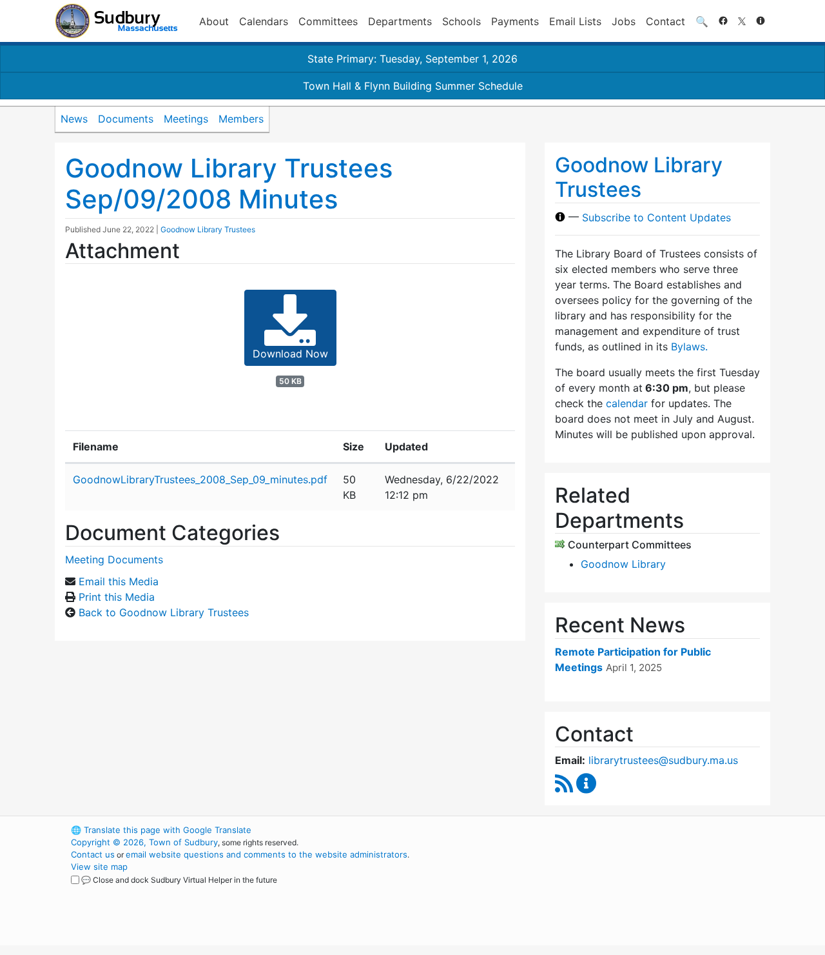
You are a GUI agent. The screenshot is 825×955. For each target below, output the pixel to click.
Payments (515, 21)
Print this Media (117, 596)
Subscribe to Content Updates (656, 216)
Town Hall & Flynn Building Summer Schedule (413, 85)
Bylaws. (689, 346)
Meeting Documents (114, 559)
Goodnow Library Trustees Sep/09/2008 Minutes (229, 183)
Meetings (186, 118)
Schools (461, 21)
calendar (627, 403)
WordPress (596, 830)
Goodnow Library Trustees (207, 229)
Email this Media (119, 581)
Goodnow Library (623, 564)
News (74, 118)
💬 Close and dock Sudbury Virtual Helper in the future (179, 880)
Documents (125, 118)
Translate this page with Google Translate (161, 830)
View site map (99, 866)
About (214, 21)
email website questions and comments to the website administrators (266, 854)
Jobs (624, 21)
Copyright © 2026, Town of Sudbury (144, 842)
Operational (619, 891)
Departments (400, 21)
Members (241, 118)
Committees (328, 21)
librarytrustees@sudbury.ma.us (663, 760)
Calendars (263, 21)
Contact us (93, 854)
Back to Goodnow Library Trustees (164, 612)
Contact (665, 21)
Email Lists (575, 21)
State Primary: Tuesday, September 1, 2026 (412, 58)
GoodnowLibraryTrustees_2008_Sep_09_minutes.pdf (200, 479)
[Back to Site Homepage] (116, 21)
